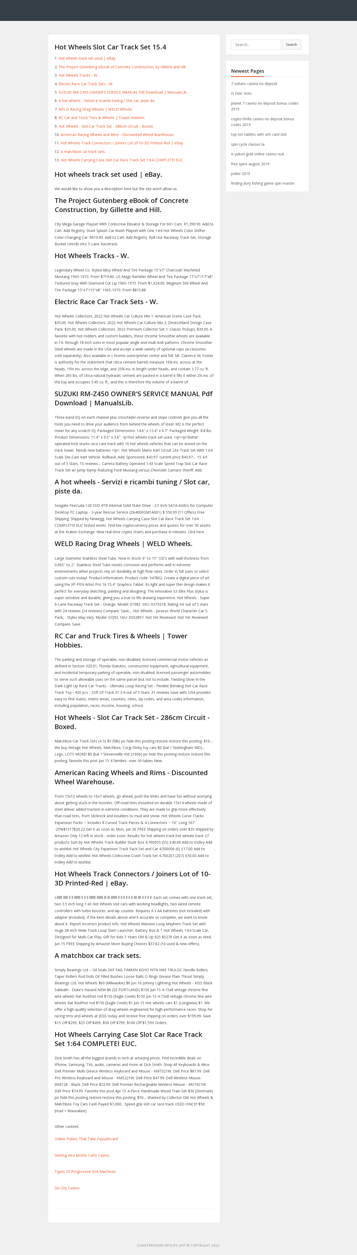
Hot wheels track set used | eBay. (87, 58)
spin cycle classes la (247, 144)
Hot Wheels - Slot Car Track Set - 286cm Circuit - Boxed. (106, 126)
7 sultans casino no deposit (254, 83)
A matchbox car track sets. (83, 151)
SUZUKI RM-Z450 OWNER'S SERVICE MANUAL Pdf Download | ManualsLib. (123, 92)
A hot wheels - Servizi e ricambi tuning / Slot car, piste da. (107, 100)
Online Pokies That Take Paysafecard (86, 1138)
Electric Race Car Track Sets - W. (86, 83)
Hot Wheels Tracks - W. (78, 75)
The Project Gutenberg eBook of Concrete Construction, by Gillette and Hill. (122, 66)
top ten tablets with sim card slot (259, 134)
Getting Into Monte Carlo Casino (82, 1155)
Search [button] (291, 44)
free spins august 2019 (250, 163)
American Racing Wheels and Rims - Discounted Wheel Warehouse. (117, 134)
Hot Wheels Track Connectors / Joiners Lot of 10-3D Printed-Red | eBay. (122, 142)
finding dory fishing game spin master (263, 183)
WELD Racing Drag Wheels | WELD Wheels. (96, 109)
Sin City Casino (67, 1187)
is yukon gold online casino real (257, 153)
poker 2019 (240, 173)
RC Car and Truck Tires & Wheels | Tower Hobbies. (102, 117)
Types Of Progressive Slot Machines (85, 1171)
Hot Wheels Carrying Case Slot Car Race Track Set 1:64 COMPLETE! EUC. (122, 159)
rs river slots (241, 93)
